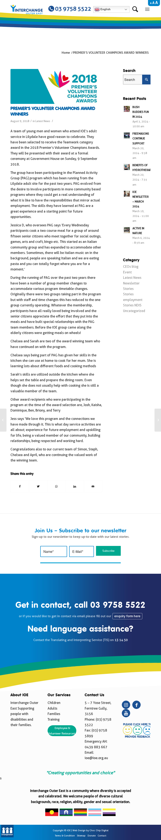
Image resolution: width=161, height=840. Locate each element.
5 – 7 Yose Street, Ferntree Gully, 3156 (98, 708)
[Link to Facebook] (136, 705)
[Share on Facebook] (20, 486)
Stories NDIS (132, 305)
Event (127, 272)
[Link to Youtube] (126, 713)
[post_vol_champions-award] (56, 86)
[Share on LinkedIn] (75, 486)
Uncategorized (134, 311)
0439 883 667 (96, 747)
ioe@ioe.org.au (96, 758)
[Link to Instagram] (126, 705)
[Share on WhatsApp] (56, 486)
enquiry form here (127, 616)
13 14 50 (121, 640)
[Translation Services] (7, 836)
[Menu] (147, 9)
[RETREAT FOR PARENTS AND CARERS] (158, 420)
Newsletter (131, 283)
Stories (128, 289)
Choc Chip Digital (99, 830)
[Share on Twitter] (38, 486)
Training (54, 719)
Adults (52, 708)
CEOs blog (130, 267)
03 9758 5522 (117, 605)
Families (54, 714)
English (105, 9)
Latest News (42, 121)
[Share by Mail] (93, 486)
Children (54, 703)
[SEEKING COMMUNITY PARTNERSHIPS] (3, 420)
